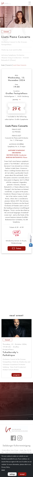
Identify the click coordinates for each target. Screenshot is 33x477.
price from (16, 108)
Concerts (9, 65)
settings (12, 474)
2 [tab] (16, 417)
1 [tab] (14, 417)
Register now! (16, 402)
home (3, 65)
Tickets (18, 248)
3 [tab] (18, 417)
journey (15, 99)
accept (22, 474)
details (3, 470)
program (16, 375)
